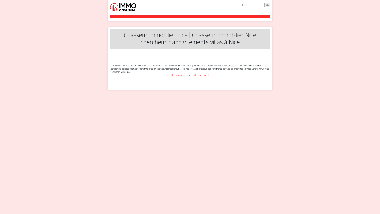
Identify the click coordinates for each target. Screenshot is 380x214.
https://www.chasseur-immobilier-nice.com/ (190, 75)
